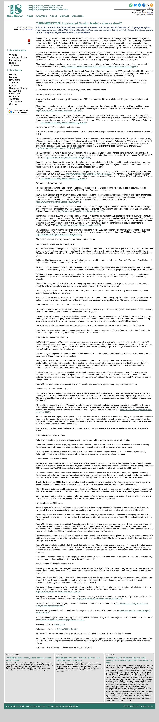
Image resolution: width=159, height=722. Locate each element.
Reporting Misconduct (69, 706)
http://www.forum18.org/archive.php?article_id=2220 (63, 178)
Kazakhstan (15, 93)
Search (44, 706)
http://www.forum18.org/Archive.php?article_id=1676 (81, 211)
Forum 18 (28, 29)
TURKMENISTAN (48, 23)
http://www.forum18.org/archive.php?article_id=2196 (67, 157)
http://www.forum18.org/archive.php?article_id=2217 (58, 148)
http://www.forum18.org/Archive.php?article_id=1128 (99, 599)
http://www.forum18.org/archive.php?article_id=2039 (63, 122)
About (53, 15)
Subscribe (78, 15)
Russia (12, 63)
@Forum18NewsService (67, 629)
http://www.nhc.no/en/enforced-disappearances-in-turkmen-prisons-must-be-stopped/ (100, 66)
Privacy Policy (54, 706)
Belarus (13, 77)
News (30, 15)
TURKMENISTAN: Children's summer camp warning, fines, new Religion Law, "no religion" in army (129, 660)
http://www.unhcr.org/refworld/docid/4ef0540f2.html (58, 202)
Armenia (13, 82)
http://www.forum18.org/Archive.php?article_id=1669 (58, 111)
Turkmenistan (16, 101)
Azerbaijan (14, 96)
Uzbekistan (15, 80)
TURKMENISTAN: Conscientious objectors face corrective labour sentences (78, 659)
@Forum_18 (59, 624)
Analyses (41, 15)
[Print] (29, 43)
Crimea (13, 104)
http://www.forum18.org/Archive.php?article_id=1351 (61, 620)
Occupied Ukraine (18, 57)
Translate (149, 13)
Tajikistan (14, 65)
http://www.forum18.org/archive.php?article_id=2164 (78, 225)
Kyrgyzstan (15, 60)
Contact (64, 15)
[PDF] (29, 40)
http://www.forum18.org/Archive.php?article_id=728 (58, 592)
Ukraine (13, 54)
